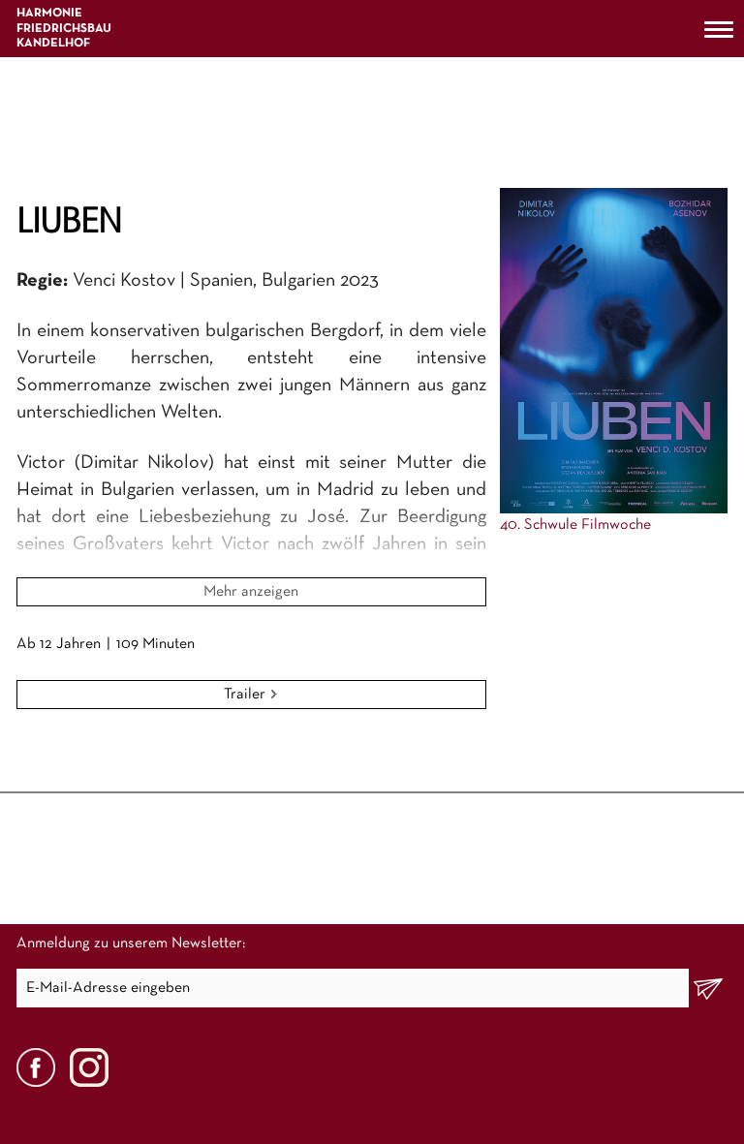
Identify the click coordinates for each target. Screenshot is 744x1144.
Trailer (246, 694)
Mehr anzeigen (250, 592)
